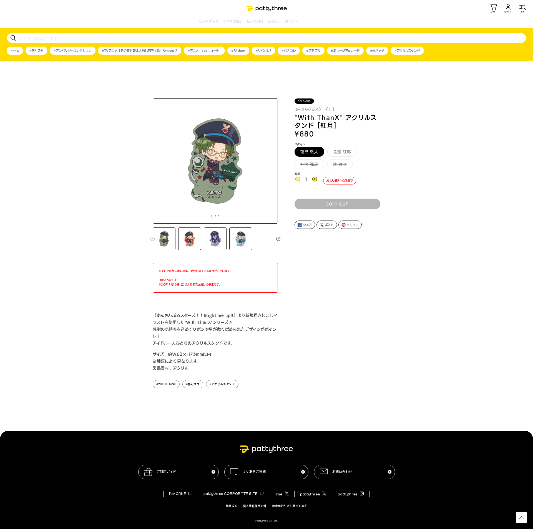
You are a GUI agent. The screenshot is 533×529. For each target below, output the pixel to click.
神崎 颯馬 (311, 165)
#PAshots (238, 50)
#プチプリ (313, 50)
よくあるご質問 (254, 471)
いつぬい (274, 21)
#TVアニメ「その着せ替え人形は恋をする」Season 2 (139, 50)
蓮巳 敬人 (311, 153)
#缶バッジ (377, 50)
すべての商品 (233, 21)
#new (15, 50)
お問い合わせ (342, 471)
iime (279, 494)
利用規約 (231, 506)
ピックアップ (209, 21)
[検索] (13, 38)
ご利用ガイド (166, 471)
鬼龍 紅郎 (344, 153)
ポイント (291, 21)
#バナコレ (288, 50)
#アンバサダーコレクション (73, 50)
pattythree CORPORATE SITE (231, 494)
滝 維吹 (342, 165)
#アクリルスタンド (407, 50)
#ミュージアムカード (345, 50)
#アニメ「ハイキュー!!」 (204, 50)
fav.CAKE (255, 21)
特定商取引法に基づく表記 (289, 506)
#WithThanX (166, 384)
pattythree (310, 494)
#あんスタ (36, 50)
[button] (522, 8)
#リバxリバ (263, 50)
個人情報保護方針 (254, 506)
